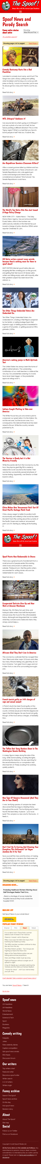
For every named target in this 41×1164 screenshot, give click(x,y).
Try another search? (9, 37)
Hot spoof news (8, 1106)
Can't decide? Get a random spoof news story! (19, 978)
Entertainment (7, 1014)
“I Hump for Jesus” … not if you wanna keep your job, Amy (19, 970)
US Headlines (7, 1004)
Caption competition (9, 1048)
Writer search (7, 1079)
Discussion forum (8, 1058)
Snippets (5, 1038)
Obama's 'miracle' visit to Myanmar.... (17, 937)
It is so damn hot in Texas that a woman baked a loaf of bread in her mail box (18, 933)
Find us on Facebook (10, 1134)
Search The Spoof (9, 1096)
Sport (4, 1021)
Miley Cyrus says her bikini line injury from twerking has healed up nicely (19, 941)
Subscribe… (9, 919)
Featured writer (8, 1072)
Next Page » (33, 43)
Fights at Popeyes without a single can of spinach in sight (19, 961)
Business (5, 1024)
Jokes (4, 1041)
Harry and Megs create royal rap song (17, 958)
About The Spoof (8, 1119)
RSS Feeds (6, 1055)
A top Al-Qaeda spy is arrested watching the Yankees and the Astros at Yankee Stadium (20, 966)
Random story (7, 1109)
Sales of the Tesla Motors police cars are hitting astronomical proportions (18, 954)
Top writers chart (8, 1068)
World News (7, 1011)
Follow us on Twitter (9, 1131)
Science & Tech (8, 1018)
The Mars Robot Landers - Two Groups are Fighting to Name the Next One (19, 950)
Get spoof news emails (10, 1051)
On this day (6, 1102)
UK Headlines (7, 1008)
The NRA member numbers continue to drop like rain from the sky (20, 945)
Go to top (5, 991)
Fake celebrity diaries (10, 1045)
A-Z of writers (7, 1082)
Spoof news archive (9, 1099)
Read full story (7, 92)
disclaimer (5, 1157)
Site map (5, 1123)
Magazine (6, 1028)
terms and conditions (26, 1155)
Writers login (7, 1085)
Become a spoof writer (10, 1075)
